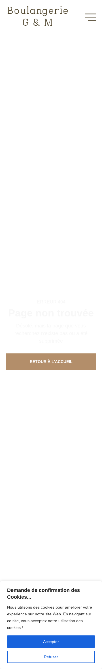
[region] (51, 625)
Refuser (51, 657)
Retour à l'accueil (51, 361)
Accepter (51, 641)
